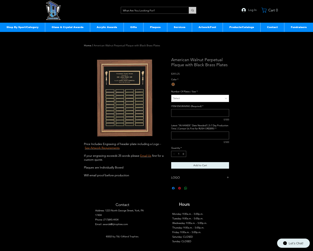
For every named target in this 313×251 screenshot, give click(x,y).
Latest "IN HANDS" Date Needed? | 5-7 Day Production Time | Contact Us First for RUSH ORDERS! (199, 127)
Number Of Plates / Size (184, 91)
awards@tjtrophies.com (115, 224)
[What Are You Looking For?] (192, 10)
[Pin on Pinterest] (179, 188)
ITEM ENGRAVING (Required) (187, 106)
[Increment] (184, 154)
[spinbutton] (179, 154)
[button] (22, 27)
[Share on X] (192, 188)
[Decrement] (174, 154)
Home (87, 45)
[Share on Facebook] (173, 188)
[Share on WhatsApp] (186, 188)
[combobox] (200, 98)
